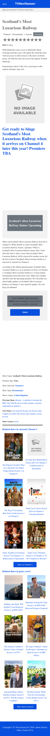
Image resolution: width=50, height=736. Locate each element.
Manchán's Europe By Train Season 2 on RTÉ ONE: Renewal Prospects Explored (36, 605)
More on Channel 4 (25, 564)
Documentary (17, 390)
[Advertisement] (25, 183)
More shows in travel (25, 706)
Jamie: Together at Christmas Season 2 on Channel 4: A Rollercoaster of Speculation (14, 555)
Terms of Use (28, 730)
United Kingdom (21, 395)
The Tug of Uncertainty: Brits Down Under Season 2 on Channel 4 (13, 513)
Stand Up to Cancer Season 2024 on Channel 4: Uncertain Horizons (36, 511)
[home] (25, 4)
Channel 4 (19, 385)
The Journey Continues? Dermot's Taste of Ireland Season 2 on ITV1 (13, 649)
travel (16, 421)
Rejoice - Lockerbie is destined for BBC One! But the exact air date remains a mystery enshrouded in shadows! (22, 403)
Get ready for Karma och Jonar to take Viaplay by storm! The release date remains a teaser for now (22, 413)
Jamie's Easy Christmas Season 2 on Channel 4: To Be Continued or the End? (36, 555)
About (37, 727)
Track (25, 312)
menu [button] (4, 4)
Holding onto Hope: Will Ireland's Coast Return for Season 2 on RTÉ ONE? (13, 607)
